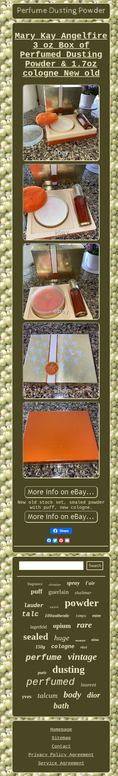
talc (30, 614)
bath (61, 705)
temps (81, 616)
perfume (44, 657)
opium (62, 625)
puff (36, 591)
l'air (90, 583)
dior (93, 695)
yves (26, 696)
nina (95, 639)
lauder (34, 605)
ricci (83, 647)
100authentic (57, 615)
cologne (62, 647)
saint (54, 607)
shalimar (83, 592)
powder (82, 603)
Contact (61, 746)
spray (73, 583)
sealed (35, 636)
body (72, 694)
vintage (82, 656)
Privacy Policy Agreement (61, 755)
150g (40, 646)
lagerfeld (38, 626)
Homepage (61, 729)
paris (42, 672)
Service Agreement (61, 763)
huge (61, 638)
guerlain (58, 591)
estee (96, 615)
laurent (88, 685)
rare (84, 624)
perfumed (50, 682)
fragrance (35, 583)
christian (55, 584)
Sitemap (61, 738)
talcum (47, 695)
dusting (68, 669)
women (80, 640)
